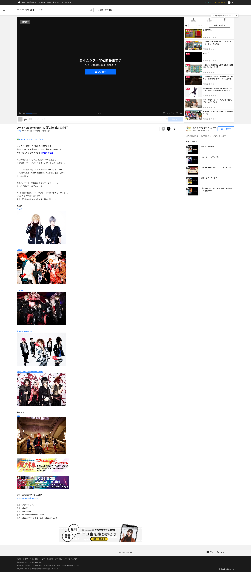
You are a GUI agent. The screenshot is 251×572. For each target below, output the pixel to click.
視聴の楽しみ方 (22, 562)
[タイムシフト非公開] (163, 129)
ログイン (207, 2)
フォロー (102, 72)
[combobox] (66, 10)
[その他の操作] (179, 129)
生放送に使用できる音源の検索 (44, 565)
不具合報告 (34, 559)
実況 (54, 2)
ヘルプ (42, 559)
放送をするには (35, 562)
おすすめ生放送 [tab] (219, 25)
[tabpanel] (209, 75)
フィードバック (217, 552)
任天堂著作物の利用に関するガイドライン (46, 569)
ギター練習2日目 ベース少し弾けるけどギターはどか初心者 (217, 101)
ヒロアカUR (207, 30)
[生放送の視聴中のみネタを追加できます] (20, 119)
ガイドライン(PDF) (71, 559)
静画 (28, 2)
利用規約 (58, 559)
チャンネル (41, 2)
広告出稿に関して (23, 569)
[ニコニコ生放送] (26, 10)
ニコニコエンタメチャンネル (205, 128)
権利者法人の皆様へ (24, 565)
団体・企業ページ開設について (68, 565)
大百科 (49, 2)
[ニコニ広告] (25, 119)
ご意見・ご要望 (22, 559)
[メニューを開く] (4, 10)
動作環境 (50, 559)
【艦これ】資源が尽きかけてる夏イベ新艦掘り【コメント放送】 (218, 66)
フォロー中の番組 (105, 10)
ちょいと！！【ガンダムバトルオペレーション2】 (218, 112)
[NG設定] (186, 25)
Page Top (125, 552)
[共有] (174, 129)
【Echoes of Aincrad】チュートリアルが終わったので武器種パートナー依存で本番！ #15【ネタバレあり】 (218, 78)
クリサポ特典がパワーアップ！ (224, 16)
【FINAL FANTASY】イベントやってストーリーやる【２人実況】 (218, 43)
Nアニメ (60, 2)
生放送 (33, 2)
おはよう (206, 53)
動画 (23, 2)
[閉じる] (236, 15)
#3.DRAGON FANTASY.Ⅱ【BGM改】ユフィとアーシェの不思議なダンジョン (217, 89)
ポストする (168, 129)
